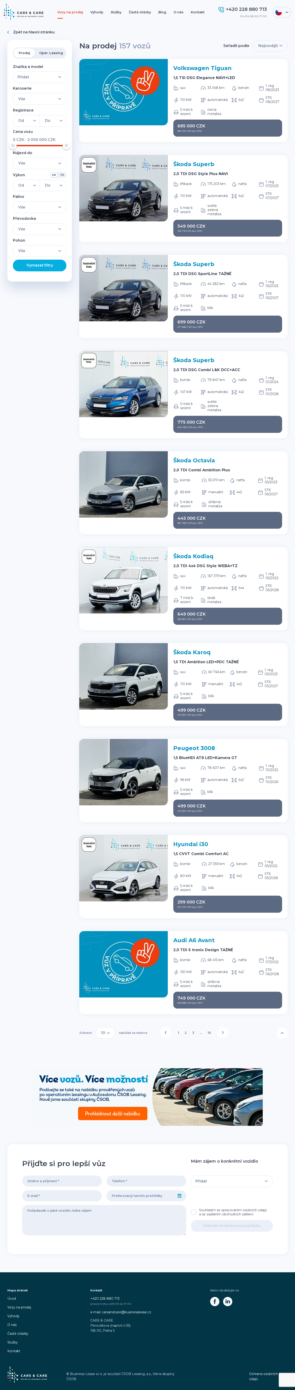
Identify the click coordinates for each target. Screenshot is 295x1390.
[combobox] (140, 1196)
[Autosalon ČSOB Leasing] (147, 1097)
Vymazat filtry (40, 265)
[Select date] (179, 1196)
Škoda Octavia (194, 460)
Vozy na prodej (70, 12)
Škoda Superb (193, 164)
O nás (178, 12)
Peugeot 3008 (194, 748)
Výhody (96, 12)
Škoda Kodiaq (193, 556)
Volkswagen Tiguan (202, 68)
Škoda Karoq (192, 652)
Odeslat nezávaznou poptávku (232, 1225)
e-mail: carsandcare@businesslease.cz (120, 1312)
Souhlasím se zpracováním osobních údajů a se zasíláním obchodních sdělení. (233, 1212)
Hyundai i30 (190, 844)
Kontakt (198, 12)
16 (209, 1033)
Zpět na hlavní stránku (34, 32)
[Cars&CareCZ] (214, 1301)
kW (54, 174)
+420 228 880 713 (105, 1298)
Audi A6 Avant (194, 940)
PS (62, 174)
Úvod (11, 1298)
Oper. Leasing (51, 53)
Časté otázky (140, 12)
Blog (162, 12)
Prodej (24, 53)
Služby (116, 12)
